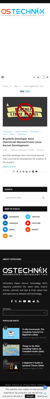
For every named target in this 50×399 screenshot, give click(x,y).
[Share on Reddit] (27, 171)
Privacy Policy (29, 385)
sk (6, 150)
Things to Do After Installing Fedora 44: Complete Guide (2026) (33, 349)
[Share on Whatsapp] (30, 171)
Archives (7, 308)
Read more (8, 166)
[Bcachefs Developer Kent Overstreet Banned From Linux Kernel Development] (25, 111)
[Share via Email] (36, 171)
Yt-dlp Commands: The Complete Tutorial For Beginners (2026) (33, 332)
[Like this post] (14, 171)
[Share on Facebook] (17, 171)
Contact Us (17, 385)
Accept (30, 396)
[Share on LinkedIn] (23, 171)
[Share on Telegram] (33, 171)
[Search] (34, 77)
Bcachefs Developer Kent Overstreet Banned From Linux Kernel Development (22, 142)
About (8, 385)
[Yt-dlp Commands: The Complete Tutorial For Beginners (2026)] (11, 333)
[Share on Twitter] (20, 171)
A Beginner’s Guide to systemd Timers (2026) (33, 364)
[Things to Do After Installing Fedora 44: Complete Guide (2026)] (11, 350)
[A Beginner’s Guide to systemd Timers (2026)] (11, 366)
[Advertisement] (25, 47)
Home (5, 86)
